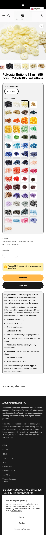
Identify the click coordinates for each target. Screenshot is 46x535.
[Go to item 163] (25, 66)
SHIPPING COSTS (9, 471)
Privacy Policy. (16, 511)
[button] (36, 9)
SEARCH (5, 450)
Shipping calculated (18, 241)
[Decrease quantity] (6, 255)
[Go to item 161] (9, 66)
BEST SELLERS (8, 458)
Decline (22, 523)
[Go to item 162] (17, 66)
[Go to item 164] (33, 66)
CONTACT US (7, 467)
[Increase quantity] (15, 255)
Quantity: (5, 250)
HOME (4, 454)
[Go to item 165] (41, 66)
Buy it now (23, 285)
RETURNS (6, 475)
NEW (4, 462)
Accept (21, 517)
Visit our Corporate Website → (9, 480)
